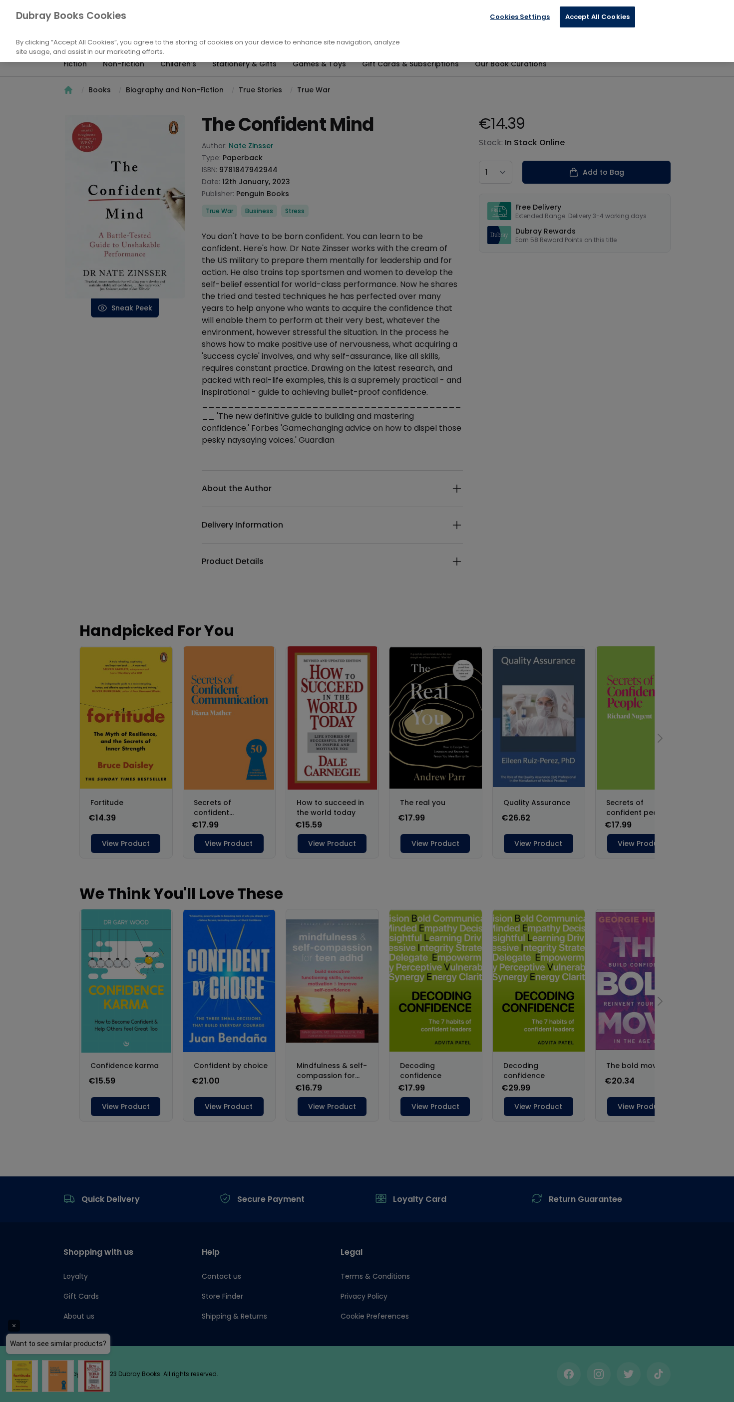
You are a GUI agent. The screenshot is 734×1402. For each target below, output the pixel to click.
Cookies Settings (520, 16)
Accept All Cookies (597, 16)
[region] (367, 31)
